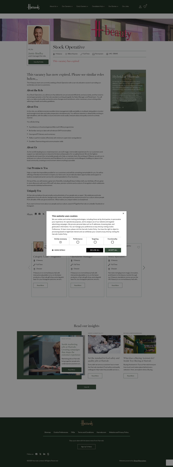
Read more (71, 234)
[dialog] (86, 233)
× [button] (123, 213)
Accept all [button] (113, 250)
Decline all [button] (94, 250)
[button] (58, 250)
